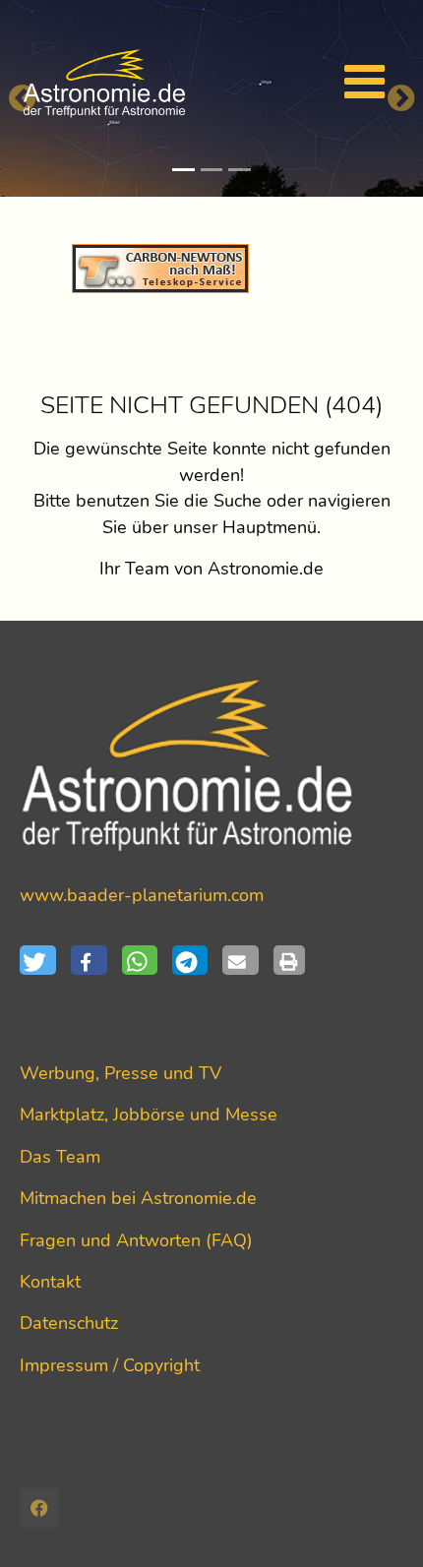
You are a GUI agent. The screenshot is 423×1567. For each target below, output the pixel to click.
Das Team (60, 1157)
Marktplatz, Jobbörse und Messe (148, 1114)
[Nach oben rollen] (377, 1521)
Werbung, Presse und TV (120, 1073)
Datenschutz (69, 1323)
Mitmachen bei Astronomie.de (138, 1198)
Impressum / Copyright (110, 1365)
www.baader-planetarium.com (142, 895)
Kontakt (50, 1282)
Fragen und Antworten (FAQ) (136, 1240)
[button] (45, 960)
